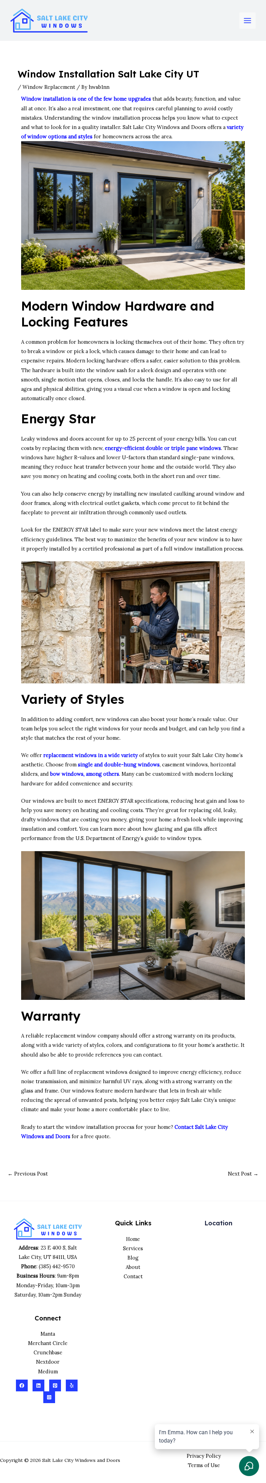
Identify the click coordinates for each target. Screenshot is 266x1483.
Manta (48, 1333)
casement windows (185, 764)
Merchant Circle (48, 1343)
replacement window (70, 1035)
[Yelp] (72, 1385)
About (133, 1267)
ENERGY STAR (70, 529)
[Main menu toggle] (247, 20)
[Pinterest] (55, 1385)
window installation (116, 117)
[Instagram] (49, 1397)
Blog (133, 1257)
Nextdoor (48, 1361)
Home (133, 1239)
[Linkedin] (38, 1385)
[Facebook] (22, 1385)
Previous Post (28, 1173)
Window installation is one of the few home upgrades (86, 98)
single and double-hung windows (119, 764)
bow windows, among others (84, 774)
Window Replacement (49, 87)
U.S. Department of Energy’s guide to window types (138, 838)
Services (133, 1248)
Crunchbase (48, 1352)
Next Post (243, 1173)
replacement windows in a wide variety (90, 755)
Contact (133, 1276)
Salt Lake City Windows (151, 127)
